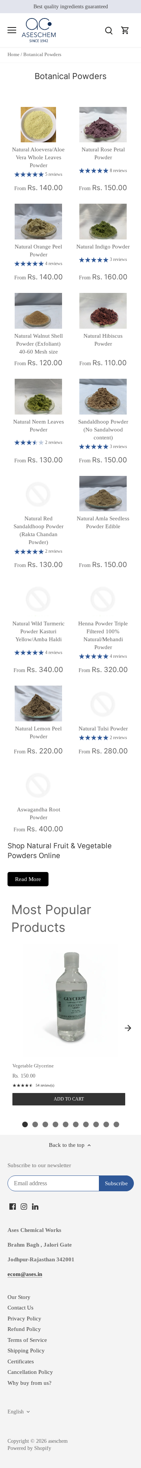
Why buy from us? (30, 1383)
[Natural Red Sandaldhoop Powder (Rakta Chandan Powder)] (38, 494)
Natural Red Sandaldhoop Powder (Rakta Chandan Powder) (39, 530)
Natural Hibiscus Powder (103, 340)
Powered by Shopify (29, 1448)
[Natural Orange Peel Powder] (38, 221)
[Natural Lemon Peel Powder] (38, 703)
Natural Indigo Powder (103, 247)
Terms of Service (27, 1340)
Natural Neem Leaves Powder (38, 426)
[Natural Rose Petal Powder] (103, 125)
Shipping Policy (26, 1351)
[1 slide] (25, 1124)
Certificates (21, 1361)
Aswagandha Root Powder (38, 813)
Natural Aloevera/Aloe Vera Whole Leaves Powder (38, 157)
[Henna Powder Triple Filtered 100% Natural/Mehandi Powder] (103, 598)
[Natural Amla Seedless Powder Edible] (103, 494)
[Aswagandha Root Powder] (38, 785)
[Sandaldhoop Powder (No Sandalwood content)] (103, 397)
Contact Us (20, 1308)
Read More (28, 879)
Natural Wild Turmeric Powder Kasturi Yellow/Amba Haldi (38, 631)
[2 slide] (35, 1124)
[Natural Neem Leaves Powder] (38, 397)
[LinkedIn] (35, 1206)
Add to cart (69, 1099)
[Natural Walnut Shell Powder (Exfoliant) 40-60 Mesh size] (38, 311)
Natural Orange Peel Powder (38, 251)
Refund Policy (24, 1329)
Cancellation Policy (30, 1372)
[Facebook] (12, 1206)
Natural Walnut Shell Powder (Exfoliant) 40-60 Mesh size (38, 344)
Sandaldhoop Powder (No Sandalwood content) (103, 430)
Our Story (19, 1297)
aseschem (58, 1441)
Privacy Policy (24, 1319)
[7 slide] (86, 1124)
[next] (127, 1028)
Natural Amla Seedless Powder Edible (103, 522)
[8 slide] (96, 1124)
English (16, 1412)
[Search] (108, 30)
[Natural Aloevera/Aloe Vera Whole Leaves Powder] (38, 125)
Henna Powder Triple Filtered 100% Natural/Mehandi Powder (103, 635)
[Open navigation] (12, 30)
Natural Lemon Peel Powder (38, 732)
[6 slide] (76, 1124)
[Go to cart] (125, 30)
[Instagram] (24, 1206)
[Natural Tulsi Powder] (103, 703)
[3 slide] (45, 1124)
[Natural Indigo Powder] (103, 221)
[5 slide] (65, 1124)
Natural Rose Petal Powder (103, 153)
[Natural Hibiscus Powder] (103, 311)
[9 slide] (106, 1124)
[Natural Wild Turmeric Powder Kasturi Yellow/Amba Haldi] (38, 598)
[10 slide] (116, 1124)
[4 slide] (55, 1124)
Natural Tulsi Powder (103, 729)
